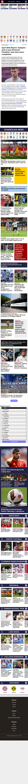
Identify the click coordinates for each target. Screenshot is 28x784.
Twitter (14, 724)
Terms (14, 713)
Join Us (14, 706)
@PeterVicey (11, 44)
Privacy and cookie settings (14, 717)
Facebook (14, 726)
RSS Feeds (14, 728)
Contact (14, 704)
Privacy (14, 715)
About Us (14, 702)
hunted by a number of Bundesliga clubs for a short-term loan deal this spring (14, 88)
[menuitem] (3, 1)
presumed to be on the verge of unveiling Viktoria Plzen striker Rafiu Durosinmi (14, 104)
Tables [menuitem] (18, 1)
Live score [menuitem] (11, 1)
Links (14, 730)
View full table (14, 441)
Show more (14, 400)
